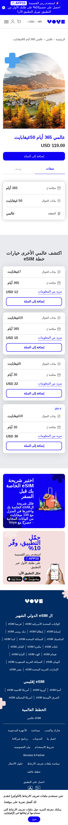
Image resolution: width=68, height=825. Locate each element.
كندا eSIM (9, 639)
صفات (50, 168)
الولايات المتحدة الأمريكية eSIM (42, 623)
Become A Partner (34, 755)
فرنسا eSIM (15, 623)
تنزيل (37, 11)
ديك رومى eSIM (17, 631)
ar (40, 21)
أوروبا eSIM (39, 689)
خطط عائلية (34, 771)
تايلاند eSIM (51, 646)
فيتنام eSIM (50, 654)
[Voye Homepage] (56, 22)
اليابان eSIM (17, 646)
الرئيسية (60, 39)
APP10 (20, 3)
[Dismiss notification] (3, 7)
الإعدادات (9, 812)
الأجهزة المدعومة (17, 730)
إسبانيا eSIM (53, 631)
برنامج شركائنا (20, 738)
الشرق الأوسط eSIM (47, 697)
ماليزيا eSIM (34, 646)
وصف (18, 168)
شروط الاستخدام (44, 747)
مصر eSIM (16, 669)
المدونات (37, 738)
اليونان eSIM (53, 661)
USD (31, 21)
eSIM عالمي (34, 718)
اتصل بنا (51, 738)
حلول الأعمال (15, 763)
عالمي (49, 39)
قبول (34, 819)
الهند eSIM (34, 654)
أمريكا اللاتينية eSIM (18, 689)
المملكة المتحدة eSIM (31, 639)
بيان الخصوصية (22, 747)
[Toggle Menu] (6, 21)
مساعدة (35, 730)
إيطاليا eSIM (36, 631)
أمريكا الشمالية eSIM (20, 697)
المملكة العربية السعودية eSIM (25, 661)
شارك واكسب (52, 730)
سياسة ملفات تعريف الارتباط (43, 763)
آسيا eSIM (55, 689)
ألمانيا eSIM (18, 654)
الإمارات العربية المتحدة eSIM (42, 669)
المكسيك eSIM (55, 639)
